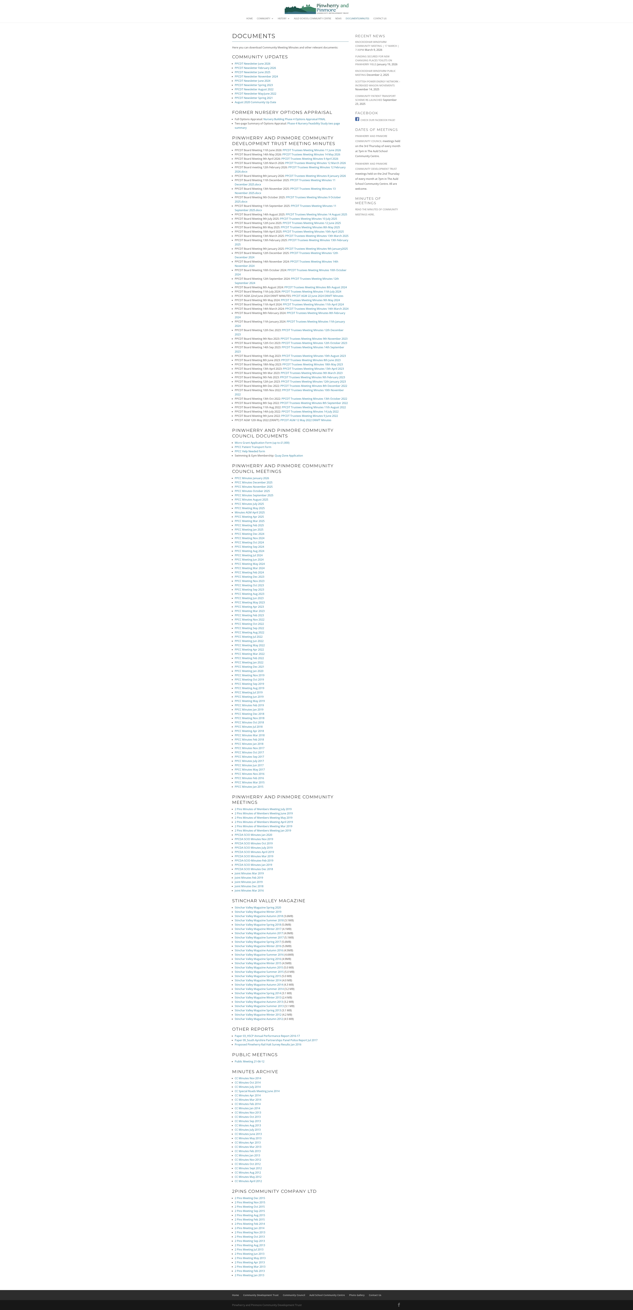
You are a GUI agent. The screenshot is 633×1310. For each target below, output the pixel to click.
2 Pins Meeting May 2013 (250, 1258)
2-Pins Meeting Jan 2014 (249, 1228)
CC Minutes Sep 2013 (248, 1121)
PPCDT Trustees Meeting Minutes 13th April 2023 (313, 369)
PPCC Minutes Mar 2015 (250, 782)
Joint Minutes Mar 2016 (249, 890)
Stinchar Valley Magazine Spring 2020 (258, 907)
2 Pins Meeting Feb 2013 (250, 1271)
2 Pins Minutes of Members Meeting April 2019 (264, 822)
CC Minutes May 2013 (248, 1138)
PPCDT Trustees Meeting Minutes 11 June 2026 (312, 150)
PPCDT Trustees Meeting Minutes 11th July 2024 (311, 291)
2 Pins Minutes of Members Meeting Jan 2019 (263, 830)
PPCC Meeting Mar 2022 (250, 654)
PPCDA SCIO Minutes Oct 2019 (254, 843)
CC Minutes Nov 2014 (248, 1078)
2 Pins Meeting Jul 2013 (249, 1249)
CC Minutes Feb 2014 (248, 1104)
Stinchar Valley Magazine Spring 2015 (258, 976)
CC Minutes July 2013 (248, 1129)
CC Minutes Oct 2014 (248, 1082)
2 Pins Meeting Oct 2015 (250, 1206)
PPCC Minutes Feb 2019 (249, 705)
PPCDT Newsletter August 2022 (254, 89)
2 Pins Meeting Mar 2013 (250, 1266)
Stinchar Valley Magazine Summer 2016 (259, 954)
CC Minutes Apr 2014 (248, 1095)
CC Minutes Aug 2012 (248, 1172)
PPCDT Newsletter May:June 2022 (255, 93)
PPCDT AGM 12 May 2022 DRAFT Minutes (305, 420)
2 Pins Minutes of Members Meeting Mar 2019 (263, 826)
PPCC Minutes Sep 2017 (249, 757)
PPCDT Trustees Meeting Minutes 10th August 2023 (314, 356)
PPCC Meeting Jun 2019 (249, 697)
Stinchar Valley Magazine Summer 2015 (259, 972)
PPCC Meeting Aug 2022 (249, 632)
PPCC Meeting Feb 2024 (249, 572)
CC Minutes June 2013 (248, 1134)
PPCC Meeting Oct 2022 (249, 624)
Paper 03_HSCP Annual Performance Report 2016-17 (267, 1036)
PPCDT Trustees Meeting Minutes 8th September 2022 (314, 403)
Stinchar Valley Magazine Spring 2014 (258, 993)
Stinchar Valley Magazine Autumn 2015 (259, 967)
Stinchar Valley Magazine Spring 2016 (258, 959)
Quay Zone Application (289, 455)
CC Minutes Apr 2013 (248, 1142)
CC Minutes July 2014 (248, 1087)
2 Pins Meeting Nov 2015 (250, 1202)
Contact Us (380, 18)
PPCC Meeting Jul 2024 (249, 555)
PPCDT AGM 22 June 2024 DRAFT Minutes (317, 296)
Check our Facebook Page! (378, 120)
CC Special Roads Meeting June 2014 (257, 1091)
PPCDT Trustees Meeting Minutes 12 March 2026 (315, 163)
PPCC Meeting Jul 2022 (249, 637)
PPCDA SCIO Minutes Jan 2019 (253, 865)
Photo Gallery (357, 1295)
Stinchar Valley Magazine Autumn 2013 (259, 1002)
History (282, 18)
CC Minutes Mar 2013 (248, 1147)
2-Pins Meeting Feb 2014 (250, 1224)
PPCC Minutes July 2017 (249, 761)
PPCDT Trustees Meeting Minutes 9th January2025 (316, 249)
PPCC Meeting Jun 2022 (249, 641)
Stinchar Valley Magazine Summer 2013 (259, 1006)
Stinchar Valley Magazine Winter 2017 (258, 929)
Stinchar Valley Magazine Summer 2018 (259, 920)
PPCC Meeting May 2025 (250, 508)
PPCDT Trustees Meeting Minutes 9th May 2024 (310, 300)
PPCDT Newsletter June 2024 (252, 81)
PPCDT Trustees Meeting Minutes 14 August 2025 (316, 214)
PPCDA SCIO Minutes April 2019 (254, 852)
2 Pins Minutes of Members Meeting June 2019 (264, 813)
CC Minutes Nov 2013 (248, 1112)
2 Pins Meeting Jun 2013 (249, 1254)
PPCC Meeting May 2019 (250, 701)
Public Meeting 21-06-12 (249, 1061)
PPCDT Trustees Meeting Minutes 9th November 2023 (314, 339)
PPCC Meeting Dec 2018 (249, 714)
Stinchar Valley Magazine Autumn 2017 (259, 933)
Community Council (294, 1295)
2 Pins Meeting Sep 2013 (250, 1241)
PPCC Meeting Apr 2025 (249, 517)
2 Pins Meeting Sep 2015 (250, 1211)
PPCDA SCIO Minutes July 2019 (254, 847)
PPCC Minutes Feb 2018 (249, 739)
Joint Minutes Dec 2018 (249, 886)
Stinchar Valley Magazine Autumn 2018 (259, 916)
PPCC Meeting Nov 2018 (249, 718)
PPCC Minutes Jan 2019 (249, 709)
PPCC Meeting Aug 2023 (249, 594)
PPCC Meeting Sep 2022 (249, 628)
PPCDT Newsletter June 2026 (252, 63)
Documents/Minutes (357, 18)
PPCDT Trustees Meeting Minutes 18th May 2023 (312, 364)
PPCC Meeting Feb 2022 (249, 658)
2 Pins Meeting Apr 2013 (250, 1262)
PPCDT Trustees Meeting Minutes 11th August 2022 (314, 407)
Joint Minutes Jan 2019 (249, 882)
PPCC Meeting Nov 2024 (249, 538)
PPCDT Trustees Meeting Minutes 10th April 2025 (313, 231)
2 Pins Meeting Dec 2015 (250, 1198)
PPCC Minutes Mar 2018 (250, 735)
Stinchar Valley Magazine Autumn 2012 (259, 1019)
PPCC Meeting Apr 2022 (249, 649)
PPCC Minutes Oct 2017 (249, 752)
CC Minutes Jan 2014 (247, 1108)
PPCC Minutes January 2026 (252, 478)
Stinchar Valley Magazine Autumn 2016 (259, 950)
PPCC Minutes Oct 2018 (249, 722)
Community (263, 18)
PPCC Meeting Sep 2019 (249, 684)
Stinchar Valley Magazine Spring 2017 (258, 942)
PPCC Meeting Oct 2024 (249, 542)
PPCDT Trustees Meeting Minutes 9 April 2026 (309, 159)
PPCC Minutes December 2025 (253, 482)
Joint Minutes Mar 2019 (249, 873)
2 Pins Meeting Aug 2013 (250, 1245)
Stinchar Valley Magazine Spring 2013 (258, 1010)
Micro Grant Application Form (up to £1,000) (262, 443)
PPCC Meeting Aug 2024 (249, 551)
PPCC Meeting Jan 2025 (249, 529)
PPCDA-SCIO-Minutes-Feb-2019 (254, 860)
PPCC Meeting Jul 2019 (249, 692)
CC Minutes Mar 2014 (248, 1100)
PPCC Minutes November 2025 (254, 487)
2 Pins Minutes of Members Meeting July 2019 (263, 809)
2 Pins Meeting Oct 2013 (250, 1236)
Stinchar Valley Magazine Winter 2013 (258, 997)
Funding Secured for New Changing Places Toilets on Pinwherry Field (373, 60)
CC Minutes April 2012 (248, 1181)
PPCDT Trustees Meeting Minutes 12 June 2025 (312, 223)
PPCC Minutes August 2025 (251, 499)
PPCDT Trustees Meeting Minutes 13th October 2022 (314, 399)
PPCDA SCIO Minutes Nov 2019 (254, 839)
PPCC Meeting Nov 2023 (249, 581)
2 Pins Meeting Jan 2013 (249, 1275)
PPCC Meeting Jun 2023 (249, 598)
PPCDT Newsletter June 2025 (252, 72)
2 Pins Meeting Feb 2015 (250, 1219)
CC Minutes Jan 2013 (247, 1155)
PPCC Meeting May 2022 (250, 645)
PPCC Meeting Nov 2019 (249, 675)
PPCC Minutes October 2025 (252, 491)
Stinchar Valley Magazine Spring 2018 (258, 924)
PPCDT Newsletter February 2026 (255, 68)
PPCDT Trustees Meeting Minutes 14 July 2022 (310, 411)
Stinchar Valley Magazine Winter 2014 (258, 980)
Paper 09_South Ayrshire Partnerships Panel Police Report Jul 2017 (276, 1040)
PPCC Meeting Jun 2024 (249, 559)
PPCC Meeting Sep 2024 (249, 547)
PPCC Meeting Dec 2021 (249, 667)
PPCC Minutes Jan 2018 (249, 744)
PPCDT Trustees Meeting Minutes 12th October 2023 (314, 343)
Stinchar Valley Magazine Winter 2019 (258, 912)
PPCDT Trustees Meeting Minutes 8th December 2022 (313, 386)
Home (249, 18)
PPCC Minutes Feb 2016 (249, 778)
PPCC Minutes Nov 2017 (249, 748)
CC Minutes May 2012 (248, 1177)
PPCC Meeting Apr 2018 (249, 731)
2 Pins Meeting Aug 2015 (250, 1215)
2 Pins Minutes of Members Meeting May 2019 (263, 817)
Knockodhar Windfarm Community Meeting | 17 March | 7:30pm (377, 45)
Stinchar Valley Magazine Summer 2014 (259, 989)
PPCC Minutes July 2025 (249, 504)
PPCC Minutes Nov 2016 (249, 774)
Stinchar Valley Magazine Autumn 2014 (259, 984)
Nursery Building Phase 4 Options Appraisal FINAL (294, 119)
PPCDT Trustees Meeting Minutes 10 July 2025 (308, 219)
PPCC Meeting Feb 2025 (249, 525)
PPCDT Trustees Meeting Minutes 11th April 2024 (313, 304)
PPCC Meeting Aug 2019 (249, 688)
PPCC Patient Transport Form (253, 447)
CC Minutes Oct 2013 (248, 1117)
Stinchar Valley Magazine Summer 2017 (259, 937)
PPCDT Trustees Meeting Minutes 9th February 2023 (312, 377)
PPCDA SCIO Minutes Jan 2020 (253, 835)
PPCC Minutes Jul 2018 (249, 727)
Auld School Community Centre (312, 18)
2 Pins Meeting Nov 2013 (250, 1232)
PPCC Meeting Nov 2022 (249, 619)
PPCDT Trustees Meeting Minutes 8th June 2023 (311, 360)
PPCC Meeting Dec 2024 (249, 534)
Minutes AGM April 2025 (250, 512)
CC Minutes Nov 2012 (248, 1159)
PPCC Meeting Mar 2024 (250, 568)
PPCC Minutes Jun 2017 (249, 765)
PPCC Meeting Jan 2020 (249, 671)
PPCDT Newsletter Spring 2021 (254, 98)
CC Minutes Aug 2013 (248, 1125)
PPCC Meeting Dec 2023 (249, 577)
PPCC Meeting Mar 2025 (250, 521)
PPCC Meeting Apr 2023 (249, 607)
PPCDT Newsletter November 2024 (256, 76)
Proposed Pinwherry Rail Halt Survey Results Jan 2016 (268, 1044)
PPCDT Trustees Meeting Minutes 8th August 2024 (315, 287)
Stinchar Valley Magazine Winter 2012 (258, 1014)
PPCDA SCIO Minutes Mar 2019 (254, 856)
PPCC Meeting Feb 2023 (249, 615)
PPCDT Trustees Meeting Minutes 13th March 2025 (316, 236)
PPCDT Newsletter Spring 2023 (254, 85)
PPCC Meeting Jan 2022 (249, 662)
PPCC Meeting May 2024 (250, 564)
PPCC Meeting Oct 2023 (249, 585)
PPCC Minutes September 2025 (254, 495)
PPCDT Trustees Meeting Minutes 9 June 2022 (309, 416)
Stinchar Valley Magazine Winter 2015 (258, 963)
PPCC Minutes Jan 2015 (249, 787)
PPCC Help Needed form (250, 451)
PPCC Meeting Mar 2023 (250, 611)
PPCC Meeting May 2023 (250, 602)
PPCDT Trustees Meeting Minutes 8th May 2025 (310, 227)
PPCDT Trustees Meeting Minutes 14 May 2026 (311, 154)
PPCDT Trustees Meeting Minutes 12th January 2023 (313, 381)
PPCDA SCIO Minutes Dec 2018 (254, 869)
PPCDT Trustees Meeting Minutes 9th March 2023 (312, 373)
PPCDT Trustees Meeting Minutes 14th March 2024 (316, 309)
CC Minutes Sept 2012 (248, 1168)
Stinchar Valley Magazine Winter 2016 (258, 946)
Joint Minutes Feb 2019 (249, 877)
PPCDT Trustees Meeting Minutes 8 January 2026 (315, 176)
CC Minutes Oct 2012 (248, 1164)
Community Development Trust (261, 1295)
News (338, 18)
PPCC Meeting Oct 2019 (249, 679)
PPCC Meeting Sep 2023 (249, 589)
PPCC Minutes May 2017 (250, 769)
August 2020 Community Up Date (255, 102)
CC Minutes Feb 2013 (248, 1151)
